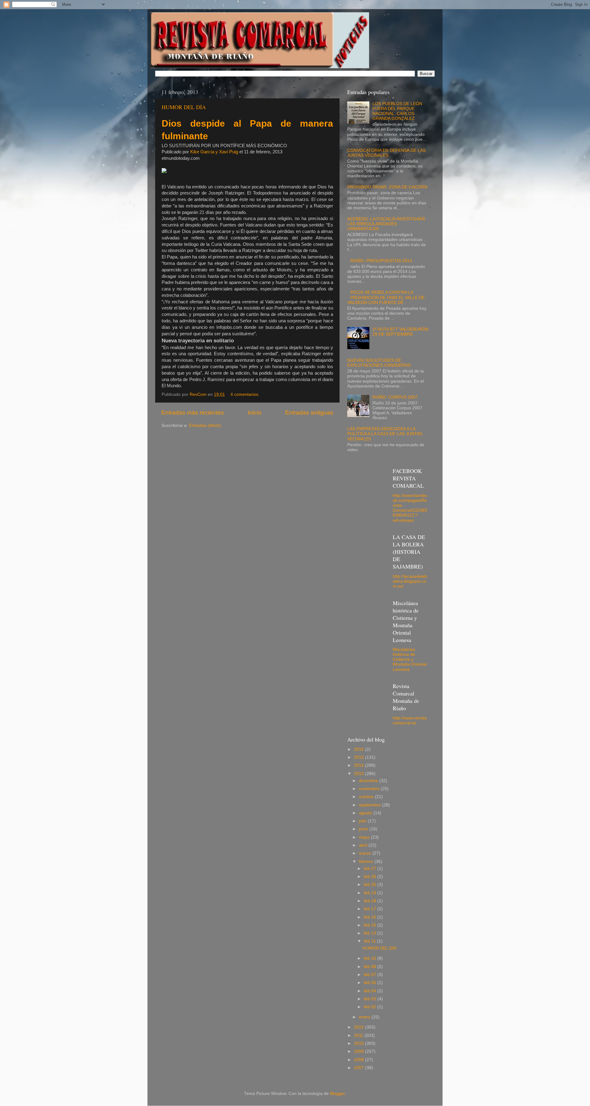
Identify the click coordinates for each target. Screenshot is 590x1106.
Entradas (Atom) (205, 425)
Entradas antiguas (309, 412)
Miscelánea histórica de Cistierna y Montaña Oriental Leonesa (410, 659)
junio (364, 829)
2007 (359, 1067)
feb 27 (370, 868)
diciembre (369, 780)
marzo (365, 853)
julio (363, 821)
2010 (359, 1043)
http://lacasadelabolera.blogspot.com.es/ (410, 581)
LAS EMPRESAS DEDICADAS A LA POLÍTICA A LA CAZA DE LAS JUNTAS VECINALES (384, 434)
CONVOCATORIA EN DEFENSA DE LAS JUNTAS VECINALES (386, 153)
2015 (359, 757)
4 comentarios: (245, 394)
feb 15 (370, 925)
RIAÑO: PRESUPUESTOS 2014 (381, 260)
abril (363, 845)
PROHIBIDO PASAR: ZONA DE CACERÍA (387, 187)
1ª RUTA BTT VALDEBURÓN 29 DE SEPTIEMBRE (400, 332)
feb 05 (370, 982)
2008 (359, 1059)
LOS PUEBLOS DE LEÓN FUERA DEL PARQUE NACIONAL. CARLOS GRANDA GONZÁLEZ (397, 111)
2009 (359, 1051)
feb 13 (370, 933)
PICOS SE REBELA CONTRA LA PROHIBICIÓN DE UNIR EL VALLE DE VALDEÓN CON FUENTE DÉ (386, 297)
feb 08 (370, 966)
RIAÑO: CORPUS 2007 (395, 397)
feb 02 (370, 1007)
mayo (365, 837)
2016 (359, 749)
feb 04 (370, 991)
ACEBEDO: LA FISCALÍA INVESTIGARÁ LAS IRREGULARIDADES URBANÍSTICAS (386, 224)
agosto (366, 813)
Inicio (255, 412)
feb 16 (370, 917)
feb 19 (370, 893)
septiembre (370, 805)
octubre (367, 796)
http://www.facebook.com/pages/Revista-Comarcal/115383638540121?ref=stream (410, 508)
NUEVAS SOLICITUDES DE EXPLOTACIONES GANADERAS (379, 363)
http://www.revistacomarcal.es (410, 720)
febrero (366, 861)
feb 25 (370, 884)
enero (365, 1017)
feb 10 (370, 958)
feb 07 (370, 974)
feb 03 (370, 999)
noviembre (370, 788)
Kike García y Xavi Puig (214, 151)
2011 (359, 1035)
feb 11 (370, 941)
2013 (359, 773)
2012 (359, 1027)
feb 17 (370, 909)
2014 (359, 765)
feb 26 (370, 876)
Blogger (337, 1093)
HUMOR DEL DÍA (184, 107)
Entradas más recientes (192, 412)
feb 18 (370, 901)
